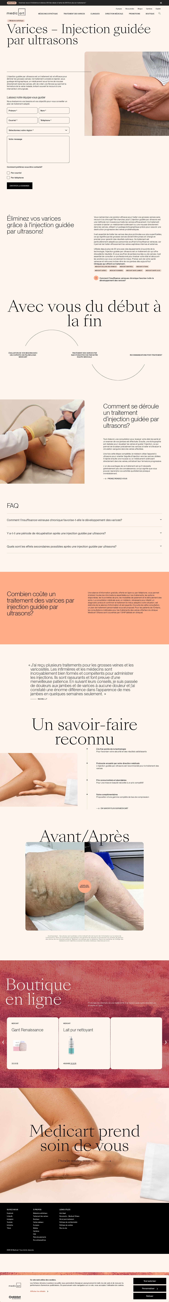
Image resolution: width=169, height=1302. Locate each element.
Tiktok (9, 1228)
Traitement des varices (74, 14)
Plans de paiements (39, 1237)
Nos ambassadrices (39, 1240)
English (158, 9)
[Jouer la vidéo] (42, 441)
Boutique (150, 14)
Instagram (10, 1219)
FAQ (34, 1234)
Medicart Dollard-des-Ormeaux (106, 266)
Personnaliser (148, 1288)
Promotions (134, 14)
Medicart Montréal (126, 266)
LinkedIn (10, 1216)
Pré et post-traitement (66, 1219)
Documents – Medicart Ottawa (69, 1216)
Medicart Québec (100, 270)
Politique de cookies (66, 1225)
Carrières (149, 9)
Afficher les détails (37, 1291)
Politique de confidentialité (68, 1222)
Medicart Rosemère (116, 270)
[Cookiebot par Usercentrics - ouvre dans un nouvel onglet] (15, 1297)
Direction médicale (114, 14)
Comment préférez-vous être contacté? (24, 167)
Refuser (149, 1296)
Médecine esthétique (48, 14)
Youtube (9, 1222)
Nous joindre (130, 9)
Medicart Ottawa (142, 266)
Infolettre (10, 1225)
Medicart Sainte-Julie (153, 270)
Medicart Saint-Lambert (134, 270)
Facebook (10, 1213)
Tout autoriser (150, 1281)
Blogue (140, 9)
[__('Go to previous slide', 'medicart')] (3, 1042)
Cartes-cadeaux (38, 1222)
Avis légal (62, 1213)
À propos (119, 9)
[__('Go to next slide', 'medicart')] (165, 1042)
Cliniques (95, 14)
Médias (35, 1228)
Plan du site (63, 1228)
